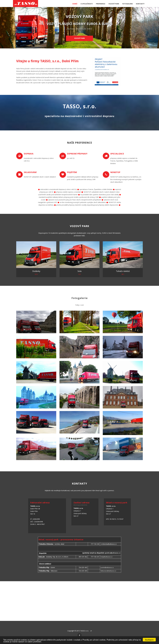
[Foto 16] (36, 449)
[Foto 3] (123, 322)
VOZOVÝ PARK (113, 4)
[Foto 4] (36, 347)
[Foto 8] (79, 372)
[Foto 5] (79, 347)
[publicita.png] (106, 71)
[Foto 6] (123, 347)
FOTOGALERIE (127, 4)
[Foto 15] (123, 423)
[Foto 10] (36, 397)
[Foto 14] (79, 422)
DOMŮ (74, 4)
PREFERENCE (100, 4)
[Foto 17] (79, 449)
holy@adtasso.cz (106, 557)
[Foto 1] (36, 322)
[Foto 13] (36, 422)
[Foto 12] (123, 397)
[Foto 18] (123, 449)
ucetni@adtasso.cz (107, 567)
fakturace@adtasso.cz (108, 571)
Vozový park (79, 38)
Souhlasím (149, 639)
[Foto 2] (79, 322)
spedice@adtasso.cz (112, 553)
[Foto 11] (79, 397)
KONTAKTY (140, 4)
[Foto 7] (36, 372)
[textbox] (52, 71)
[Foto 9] (123, 372)
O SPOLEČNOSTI (87, 4)
